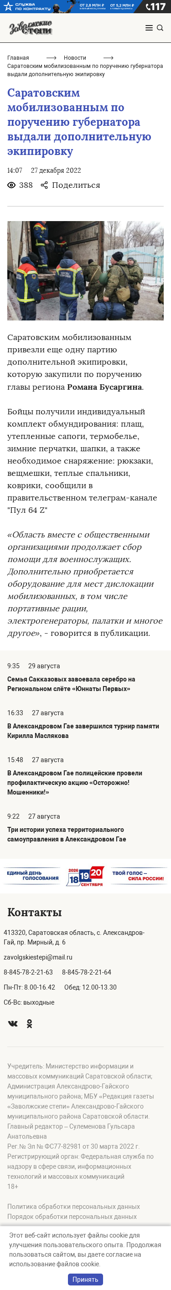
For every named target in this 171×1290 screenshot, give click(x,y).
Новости (75, 58)
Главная (18, 58)
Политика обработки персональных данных (73, 1206)
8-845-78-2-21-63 (28, 972)
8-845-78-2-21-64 (86, 972)
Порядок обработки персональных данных (72, 1216)
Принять (85, 1279)
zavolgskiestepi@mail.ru (38, 957)
